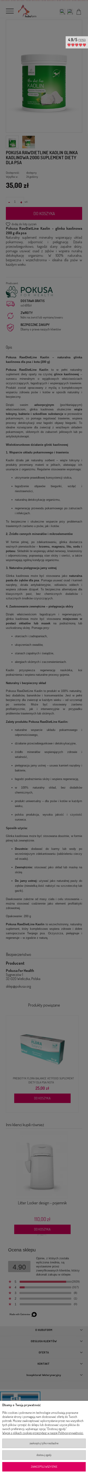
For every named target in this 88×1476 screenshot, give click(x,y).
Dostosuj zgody (44, 1455)
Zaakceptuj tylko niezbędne (44, 1443)
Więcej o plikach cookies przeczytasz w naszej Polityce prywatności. (42, 1433)
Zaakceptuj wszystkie (44, 1466)
